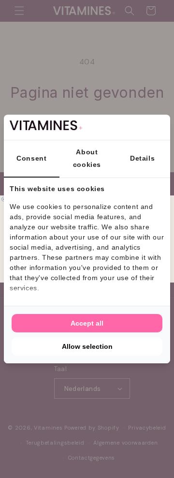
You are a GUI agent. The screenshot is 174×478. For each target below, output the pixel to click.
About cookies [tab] (87, 158)
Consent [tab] (31, 158)
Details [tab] (142, 158)
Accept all (87, 323)
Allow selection (87, 346)
